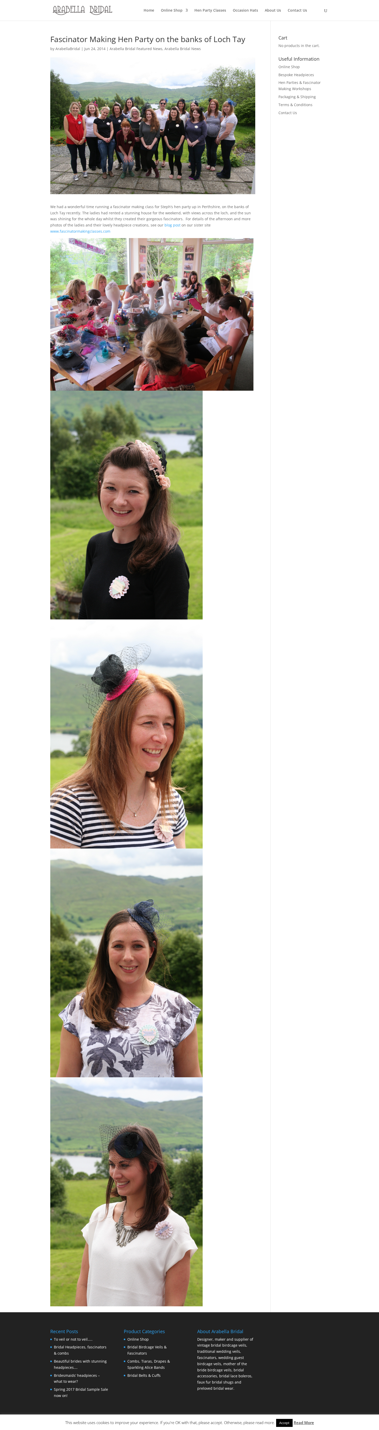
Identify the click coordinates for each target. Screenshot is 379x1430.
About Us (273, 11)
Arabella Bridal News (182, 48)
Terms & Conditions (295, 104)
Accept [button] (284, 1422)
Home (149, 11)
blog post (172, 225)
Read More (304, 1422)
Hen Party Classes (210, 11)
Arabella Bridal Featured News (136, 48)
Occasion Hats (245, 11)
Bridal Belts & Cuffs (144, 1375)
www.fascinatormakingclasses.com (80, 231)
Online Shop (172, 11)
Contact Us (297, 11)
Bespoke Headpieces (296, 74)
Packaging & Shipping (297, 96)
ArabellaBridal (67, 48)
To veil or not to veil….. (73, 1339)
